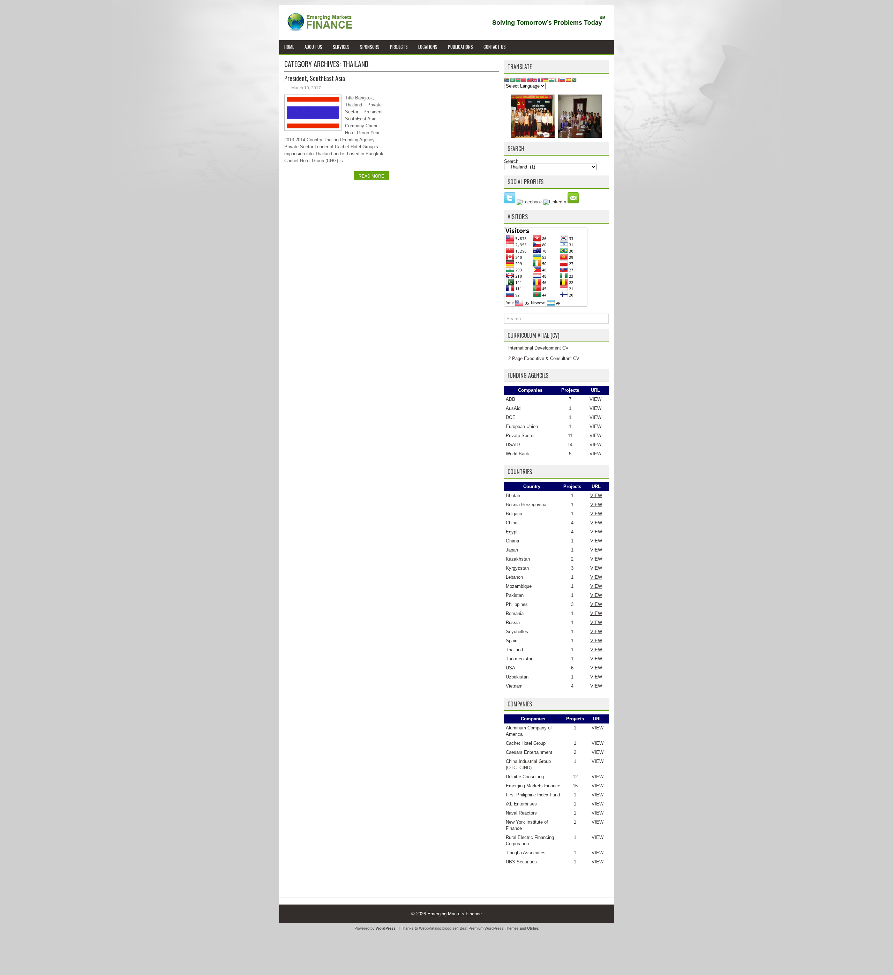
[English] (535, 79)
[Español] (568, 79)
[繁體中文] (529, 79)
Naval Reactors (521, 813)
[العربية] (512, 79)
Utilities (533, 928)
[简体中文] (523, 79)
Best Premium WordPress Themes (489, 928)
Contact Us (494, 46)
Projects (399, 46)
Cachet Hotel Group (526, 743)
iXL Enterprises (521, 804)
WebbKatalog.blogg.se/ (438, 928)
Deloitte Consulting (525, 776)
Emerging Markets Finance (533, 785)
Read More (371, 176)
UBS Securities (521, 861)
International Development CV (538, 348)
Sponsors (370, 46)
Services (341, 46)
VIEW (595, 399)
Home (289, 46)
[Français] (540, 79)
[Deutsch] (546, 79)
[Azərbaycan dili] (518, 79)
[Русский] (562, 79)
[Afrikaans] (507, 79)
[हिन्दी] (551, 79)
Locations (427, 46)
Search (511, 161)
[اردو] (574, 79)
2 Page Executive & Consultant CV (543, 358)
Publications (460, 46)
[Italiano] (557, 79)
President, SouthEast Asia (314, 78)
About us (313, 46)
